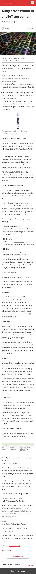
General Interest (15, 546)
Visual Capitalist (10, 531)
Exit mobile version (18, 571)
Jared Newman (8, 493)
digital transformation (18, 405)
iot (11, 550)
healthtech (17, 305)
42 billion (25, 203)
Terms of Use (11, 517)
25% (18, 350)
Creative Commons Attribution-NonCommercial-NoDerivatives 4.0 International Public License (17, 511)
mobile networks (19, 242)
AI (9, 550)
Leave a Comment (18, 556)
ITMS (31, 387)
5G (7, 550)
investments (12, 371)
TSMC (16, 172)
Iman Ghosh (6, 75)
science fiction (18, 329)
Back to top (31, 565)
